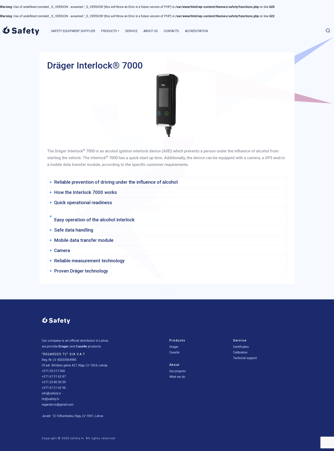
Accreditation (196, 31)
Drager (173, 347)
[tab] (167, 182)
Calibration (240, 352)
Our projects (177, 371)
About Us (150, 31)
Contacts (171, 31)
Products (109, 31)
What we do (177, 377)
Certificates (241, 347)
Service (131, 31)
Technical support (245, 358)
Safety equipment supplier (73, 31)
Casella (174, 352)
